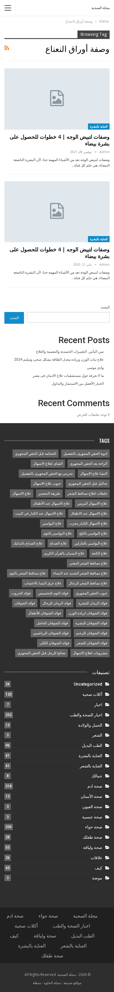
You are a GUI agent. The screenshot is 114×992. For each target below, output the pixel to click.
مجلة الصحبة (100, 8)
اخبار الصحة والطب (86, 715)
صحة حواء (93, 827)
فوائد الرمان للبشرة (92, 603)
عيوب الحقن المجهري (91, 593)
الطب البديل (92, 745)
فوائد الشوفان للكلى (54, 643)
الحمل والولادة (90, 725)
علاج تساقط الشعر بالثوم (27, 573)
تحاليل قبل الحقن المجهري (87, 483)
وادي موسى (95, 368)
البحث (105, 307)
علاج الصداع (58, 543)
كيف (98, 868)
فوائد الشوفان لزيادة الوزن (87, 613)
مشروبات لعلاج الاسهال (90, 653)
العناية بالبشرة (99, 126)
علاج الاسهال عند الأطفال (51, 503)
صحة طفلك (92, 837)
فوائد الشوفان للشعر (92, 643)
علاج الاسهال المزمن (92, 503)
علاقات (96, 857)
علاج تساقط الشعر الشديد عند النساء (80, 573)
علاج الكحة (99, 553)
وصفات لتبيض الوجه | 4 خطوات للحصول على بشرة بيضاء (60, 140)
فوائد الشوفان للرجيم (91, 633)
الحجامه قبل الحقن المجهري (35, 454)
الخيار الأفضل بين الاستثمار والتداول (78, 383)
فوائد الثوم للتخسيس (53, 593)
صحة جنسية (92, 817)
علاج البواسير (52, 523)
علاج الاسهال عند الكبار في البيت (39, 513)
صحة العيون (92, 806)
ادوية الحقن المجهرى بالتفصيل (85, 454)
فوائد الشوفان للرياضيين (51, 633)
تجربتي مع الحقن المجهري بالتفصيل (47, 474)
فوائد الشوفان (25, 603)
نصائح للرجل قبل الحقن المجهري (41, 653)
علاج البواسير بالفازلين (90, 543)
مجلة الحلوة (52, 982)
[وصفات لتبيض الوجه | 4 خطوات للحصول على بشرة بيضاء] (57, 99)
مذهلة (37, 982)
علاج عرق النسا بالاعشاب (42, 583)
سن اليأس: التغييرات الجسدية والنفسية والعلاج (70, 352)
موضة (97, 878)
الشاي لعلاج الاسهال (48, 464)
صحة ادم (94, 786)
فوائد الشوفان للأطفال (44, 613)
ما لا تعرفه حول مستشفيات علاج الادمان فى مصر (68, 376)
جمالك (96, 776)
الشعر (97, 735)
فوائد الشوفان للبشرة (91, 623)
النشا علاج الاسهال (93, 474)
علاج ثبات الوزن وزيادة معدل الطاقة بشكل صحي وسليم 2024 (59, 359)
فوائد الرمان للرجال (56, 603)
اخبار (98, 704)
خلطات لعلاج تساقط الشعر (87, 493)
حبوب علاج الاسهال (47, 483)
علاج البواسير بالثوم (58, 533)
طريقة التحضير (49, 493)
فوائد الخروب (21, 593)
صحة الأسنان (91, 796)
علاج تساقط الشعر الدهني (88, 563)
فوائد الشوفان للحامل (52, 623)
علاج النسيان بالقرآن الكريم (64, 553)
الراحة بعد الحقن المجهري (88, 464)
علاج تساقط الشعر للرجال (88, 583)
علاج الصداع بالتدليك (28, 543)
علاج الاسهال (21, 493)
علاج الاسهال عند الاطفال (88, 513)
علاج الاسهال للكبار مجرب (88, 523)
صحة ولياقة (92, 847)
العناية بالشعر (91, 766)
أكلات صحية (92, 694)
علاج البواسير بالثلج (93, 533)
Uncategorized (88, 684)
